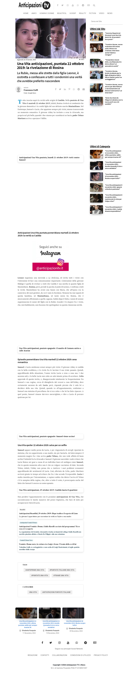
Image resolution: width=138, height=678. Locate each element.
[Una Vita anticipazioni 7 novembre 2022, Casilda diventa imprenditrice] (96, 209)
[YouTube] (74, 5)
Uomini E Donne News (26, 540)
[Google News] (90, 5)
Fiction (92, 13)
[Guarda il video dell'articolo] (50, 38)
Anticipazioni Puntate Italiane (56, 592)
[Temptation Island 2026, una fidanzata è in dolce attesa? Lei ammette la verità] (96, 63)
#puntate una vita (39, 575)
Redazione (33, 655)
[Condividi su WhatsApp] (75, 89)
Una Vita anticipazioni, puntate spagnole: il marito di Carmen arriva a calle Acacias (50, 349)
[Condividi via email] (84, 89)
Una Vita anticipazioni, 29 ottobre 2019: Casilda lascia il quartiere (48, 490)
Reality (82, 13)
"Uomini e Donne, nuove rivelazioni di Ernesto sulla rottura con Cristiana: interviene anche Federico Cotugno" (113, 49)
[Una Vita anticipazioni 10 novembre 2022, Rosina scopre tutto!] (73, 613)
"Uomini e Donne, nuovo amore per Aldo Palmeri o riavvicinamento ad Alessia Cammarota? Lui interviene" (114, 88)
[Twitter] (63, 5)
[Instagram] (69, 5)
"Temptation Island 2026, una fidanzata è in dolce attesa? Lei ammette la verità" (113, 63)
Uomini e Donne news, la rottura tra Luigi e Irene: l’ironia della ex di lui (47, 544)
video (101, 13)
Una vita (33, 592)
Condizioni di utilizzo (80, 655)
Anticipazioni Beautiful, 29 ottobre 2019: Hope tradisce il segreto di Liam (48, 513)
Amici (34, 13)
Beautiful (62, 13)
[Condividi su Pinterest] (71, 89)
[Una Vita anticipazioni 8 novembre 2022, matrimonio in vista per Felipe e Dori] (96, 198)
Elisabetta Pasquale (29, 630)
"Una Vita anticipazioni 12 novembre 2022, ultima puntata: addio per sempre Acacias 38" (113, 154)
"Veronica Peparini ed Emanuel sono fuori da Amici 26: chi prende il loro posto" (113, 36)
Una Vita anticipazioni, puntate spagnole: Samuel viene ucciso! (47, 436)
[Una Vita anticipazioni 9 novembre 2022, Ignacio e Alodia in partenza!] (96, 187)
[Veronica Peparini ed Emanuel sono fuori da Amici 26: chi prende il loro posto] (96, 36)
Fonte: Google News (30, 93)
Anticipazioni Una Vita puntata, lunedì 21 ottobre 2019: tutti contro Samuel (49, 158)
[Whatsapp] (79, 5)
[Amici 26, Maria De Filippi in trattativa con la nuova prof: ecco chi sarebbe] (96, 101)
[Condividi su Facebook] (57, 89)
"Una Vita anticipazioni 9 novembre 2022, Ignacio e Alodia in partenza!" (113, 187)
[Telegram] (84, 5)
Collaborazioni (59, 655)
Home (25, 13)
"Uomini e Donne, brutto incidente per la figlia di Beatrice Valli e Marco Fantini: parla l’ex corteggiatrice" (113, 75)
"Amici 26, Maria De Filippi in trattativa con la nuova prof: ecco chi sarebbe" (114, 101)
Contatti (45, 655)
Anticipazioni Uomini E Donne (28, 523)
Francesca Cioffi (31, 90)
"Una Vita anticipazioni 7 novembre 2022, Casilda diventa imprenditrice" (113, 209)
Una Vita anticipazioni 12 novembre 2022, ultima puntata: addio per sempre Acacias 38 (27, 624)
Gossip (73, 13)
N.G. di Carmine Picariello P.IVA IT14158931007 (69, 668)
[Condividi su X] (61, 89)
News (109, 13)
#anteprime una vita (34, 570)
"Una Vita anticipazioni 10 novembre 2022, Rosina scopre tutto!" (113, 176)
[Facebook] (59, 5)
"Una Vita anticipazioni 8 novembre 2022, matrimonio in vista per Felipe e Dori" (113, 198)
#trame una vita (60, 575)
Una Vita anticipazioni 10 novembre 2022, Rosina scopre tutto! (74, 623)
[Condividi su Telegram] (80, 89)
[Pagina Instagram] (50, 256)
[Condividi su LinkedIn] (66, 89)
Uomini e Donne (47, 13)
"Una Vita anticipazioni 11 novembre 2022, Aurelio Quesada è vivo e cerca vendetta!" (113, 165)
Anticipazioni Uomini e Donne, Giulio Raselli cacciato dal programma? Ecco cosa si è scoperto (49, 527)
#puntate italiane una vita (62, 570)
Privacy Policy (101, 655)
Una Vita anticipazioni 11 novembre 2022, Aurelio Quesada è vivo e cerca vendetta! (51, 624)
